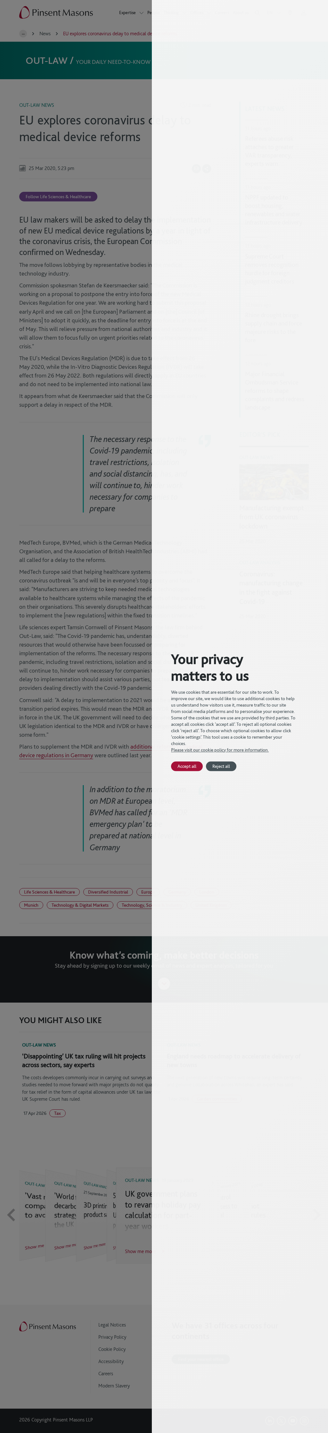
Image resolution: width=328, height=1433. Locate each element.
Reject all (221, 766)
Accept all (186, 766)
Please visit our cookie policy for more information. (220, 750)
